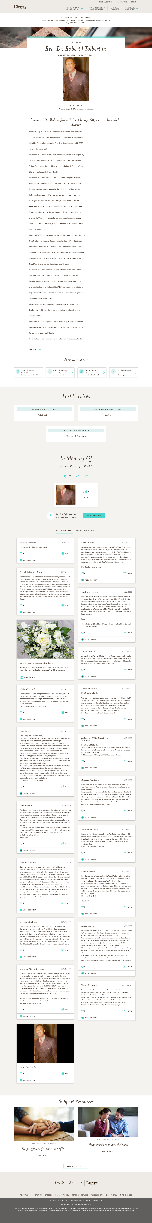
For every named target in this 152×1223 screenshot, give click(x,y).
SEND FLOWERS (29, 677)
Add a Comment (29, 560)
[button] (74, 8)
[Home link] (20, 7)
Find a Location (106, 2)
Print (133, 2)
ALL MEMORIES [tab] (64, 530)
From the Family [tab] (86, 530)
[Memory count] (66, 476)
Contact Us (122, 2)
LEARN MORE (44, 1155)
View (86, 498)
